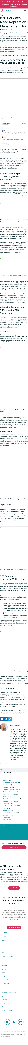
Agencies (5, 780)
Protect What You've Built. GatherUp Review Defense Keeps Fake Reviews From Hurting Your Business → (14, 4)
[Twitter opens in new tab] (7, 1022)
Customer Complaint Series (10, 789)
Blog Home (3, 15)
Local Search (6, 803)
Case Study (6, 785)
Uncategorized (7, 817)
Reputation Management (10, 812)
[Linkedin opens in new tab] (20, 1022)
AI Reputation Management (10, 782)
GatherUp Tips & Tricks (9, 801)
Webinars (5, 819)
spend (15, 196)
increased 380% (15, 222)
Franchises (6, 796)
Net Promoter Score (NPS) (10, 806)
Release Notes (7, 810)
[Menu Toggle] (25, 10)
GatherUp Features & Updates (11, 799)
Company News (7, 787)
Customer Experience (9, 792)
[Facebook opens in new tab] (14, 1022)
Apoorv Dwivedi (16, 33)
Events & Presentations (9, 794)
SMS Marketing (7, 815)
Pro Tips (5, 808)
